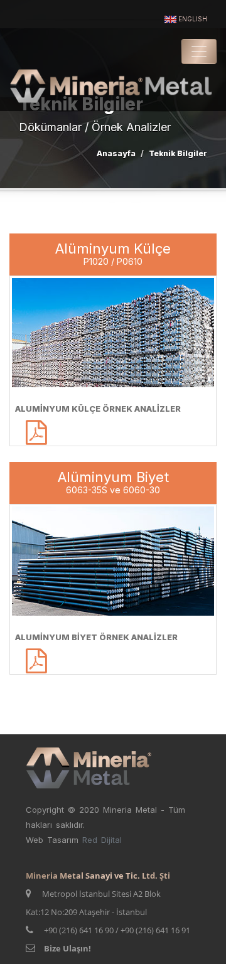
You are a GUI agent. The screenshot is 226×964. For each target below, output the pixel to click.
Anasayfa (116, 153)
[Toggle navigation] (199, 51)
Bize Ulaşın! (67, 948)
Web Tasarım (54, 840)
